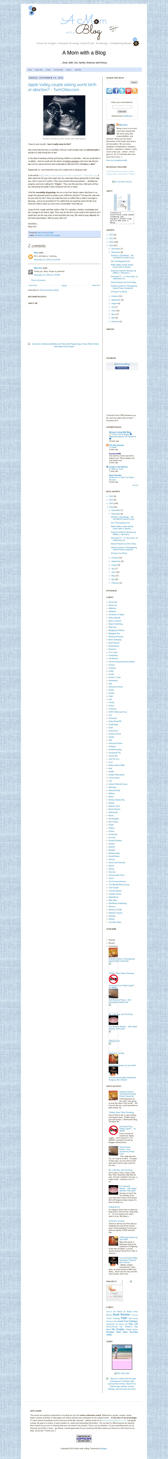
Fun (110, 715)
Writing (111, 919)
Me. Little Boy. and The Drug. (121, 1014)
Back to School (115, 621)
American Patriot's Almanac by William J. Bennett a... (123, 272)
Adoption (112, 611)
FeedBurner (128, 116)
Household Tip (115, 753)
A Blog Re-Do (114, 1041)
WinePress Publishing (118, 903)
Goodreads (113, 724)
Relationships (114, 853)
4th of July (113, 602)
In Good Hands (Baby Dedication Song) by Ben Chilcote (122, 1078)
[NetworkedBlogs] (122, 364)
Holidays (112, 746)
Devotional (113, 680)
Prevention (113, 834)
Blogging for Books (116, 630)
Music (111, 815)
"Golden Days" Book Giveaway (121, 973)
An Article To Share (42, 235)
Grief (111, 728)
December (116, 249)
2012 (111, 238)
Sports (111, 866)
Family (111, 702)
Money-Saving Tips (117, 800)
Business (112, 649)
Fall (110, 699)
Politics (111, 828)
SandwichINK (115, 454)
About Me (78, 70)
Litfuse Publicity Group (118, 784)
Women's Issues (115, 913)
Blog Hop (112, 627)
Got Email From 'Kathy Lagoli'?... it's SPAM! (127, 1128)
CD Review (113, 658)
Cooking (112, 668)
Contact (48, 70)
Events (111, 693)
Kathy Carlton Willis (117, 765)
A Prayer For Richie (119, 292)
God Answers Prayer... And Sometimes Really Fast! (120, 1001)
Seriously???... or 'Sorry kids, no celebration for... (124, 277)
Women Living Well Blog (120, 432)
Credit (111, 674)
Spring (111, 869)
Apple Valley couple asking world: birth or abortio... (122, 266)
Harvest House (115, 734)
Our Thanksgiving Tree (120, 261)
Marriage (112, 787)
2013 (111, 235)
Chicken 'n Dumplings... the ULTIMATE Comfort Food (122, 256)
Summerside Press (116, 875)
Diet (110, 684)
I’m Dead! (112, 447)
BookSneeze (114, 646)
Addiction (112, 608)
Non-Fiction (113, 822)
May (113, 314)
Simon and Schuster (117, 862)
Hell (110, 740)
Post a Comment (38, 280)
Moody (111, 803)
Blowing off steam (116, 637)
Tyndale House (115, 894)
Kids (110, 768)
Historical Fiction (115, 743)
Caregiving (113, 655)
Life (110, 781)
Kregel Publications (117, 775)
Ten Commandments (117, 881)
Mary (36, 253)
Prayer (111, 831)
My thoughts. (56, 235)
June (113, 311)
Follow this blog (122, 368)
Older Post (96, 285)
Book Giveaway (115, 640)
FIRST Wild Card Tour (118, 712)
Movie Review (114, 809)
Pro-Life (112, 837)
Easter (111, 690)
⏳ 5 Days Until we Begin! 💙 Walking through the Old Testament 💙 (122, 436)
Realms (112, 847)
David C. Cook (115, 677)
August (114, 303)
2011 (111, 242)
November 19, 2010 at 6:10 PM (47, 260)
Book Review (114, 643)
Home (30, 70)
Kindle (111, 771)
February (115, 321)
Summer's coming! (116, 1053)
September (116, 300)
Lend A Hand (114, 778)
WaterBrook (113, 897)
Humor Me (113, 756)
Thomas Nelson (115, 891)
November (116, 252)
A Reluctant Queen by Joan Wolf (122, 1065)
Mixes (111, 797)
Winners (112, 906)
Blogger (104, 1448)
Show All (135, 485)
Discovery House (116, 687)
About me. (113, 605)
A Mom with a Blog (84, 53)
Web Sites (113, 900)
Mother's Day (114, 806)
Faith (111, 696)
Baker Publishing (116, 624)
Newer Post (33, 285)
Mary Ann (38, 268)
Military (112, 793)
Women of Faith (115, 910)
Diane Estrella (115, 475)
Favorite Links (58, 70)
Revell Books (114, 856)
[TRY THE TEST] (122, 1373)
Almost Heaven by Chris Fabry (123, 282)
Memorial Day (114, 790)
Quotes (112, 844)
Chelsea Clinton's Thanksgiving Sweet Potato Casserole (124, 287)
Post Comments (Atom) (49, 290)
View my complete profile (116, 160)
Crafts (111, 671)
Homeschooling (115, 749)
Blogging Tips (114, 633)
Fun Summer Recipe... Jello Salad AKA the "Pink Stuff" (123, 1027)
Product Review (115, 840)
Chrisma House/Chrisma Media (122, 662)
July (113, 307)
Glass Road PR (115, 721)
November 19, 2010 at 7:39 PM (47, 275)
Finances (112, 709)
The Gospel (113, 888)
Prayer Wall (38, 70)
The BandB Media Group (119, 884)
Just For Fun (114, 759)
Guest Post (113, 731)
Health (111, 737)
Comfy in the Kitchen (118, 467)
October (115, 296)
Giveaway (113, 718)
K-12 (111, 762)
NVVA (111, 825)
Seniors (112, 859)
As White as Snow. (116, 469)
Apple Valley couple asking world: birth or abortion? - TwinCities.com (62, 87)
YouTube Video (115, 922)
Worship (112, 916)
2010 (111, 245)
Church (112, 665)
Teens (111, 878)
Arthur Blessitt (114, 618)
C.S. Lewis (113, 652)
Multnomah (113, 812)
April (113, 318)
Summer (112, 872)
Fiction (111, 706)
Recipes (68, 70)
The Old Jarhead (116, 445)
